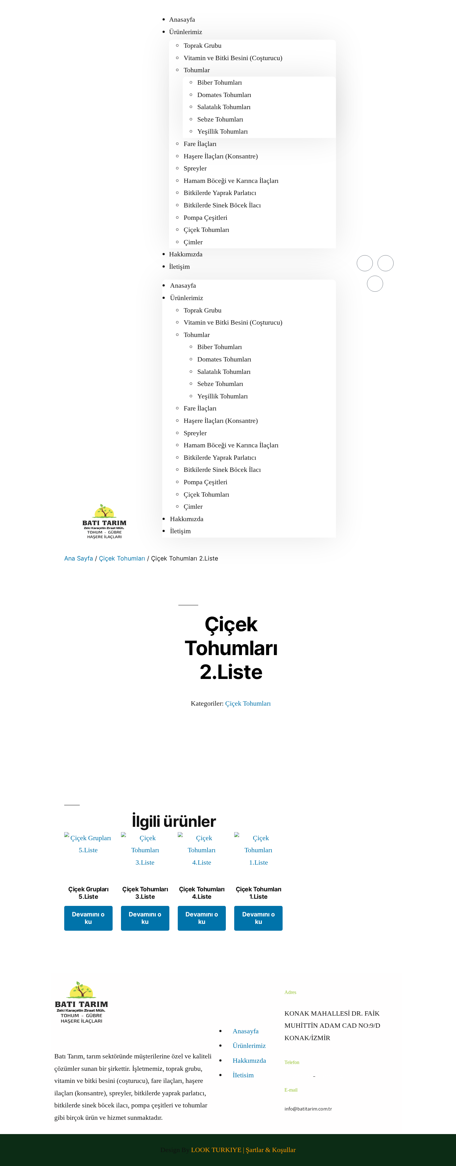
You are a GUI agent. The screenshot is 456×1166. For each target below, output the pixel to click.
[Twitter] (386, 263)
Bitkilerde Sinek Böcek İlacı (222, 205)
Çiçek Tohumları (206, 229)
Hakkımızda (186, 254)
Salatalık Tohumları (224, 107)
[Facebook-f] (365, 263)
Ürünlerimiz (185, 32)
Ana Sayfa (78, 558)
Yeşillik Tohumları (222, 131)
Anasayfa (182, 19)
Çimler (193, 242)
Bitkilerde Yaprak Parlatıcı (220, 192)
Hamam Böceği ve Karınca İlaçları (231, 180)
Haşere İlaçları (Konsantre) (221, 156)
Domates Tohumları (224, 95)
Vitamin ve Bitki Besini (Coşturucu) (233, 58)
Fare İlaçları (200, 144)
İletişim (179, 266)
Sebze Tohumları (220, 119)
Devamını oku (88, 918)
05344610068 (329, 1076)
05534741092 (298, 1076)
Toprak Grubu (202, 45)
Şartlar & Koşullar (271, 1150)
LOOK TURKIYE (217, 1150)
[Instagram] (375, 284)
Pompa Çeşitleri (205, 217)
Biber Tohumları (219, 82)
